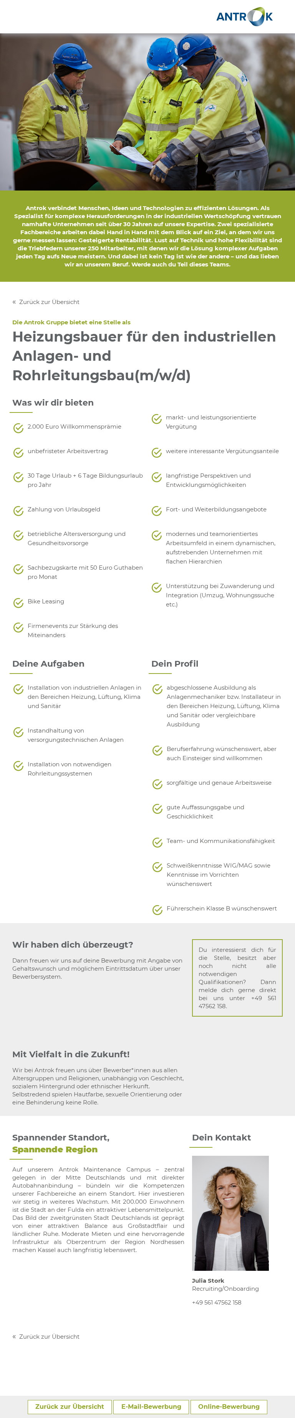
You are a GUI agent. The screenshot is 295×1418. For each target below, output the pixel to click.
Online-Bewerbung (229, 1406)
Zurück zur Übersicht (49, 302)
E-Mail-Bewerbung (151, 1406)
